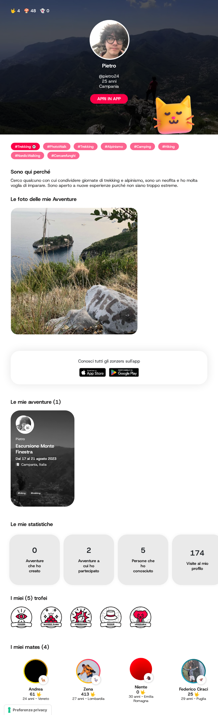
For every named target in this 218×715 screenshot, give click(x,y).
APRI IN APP (109, 99)
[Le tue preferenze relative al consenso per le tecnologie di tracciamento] (27, 710)
